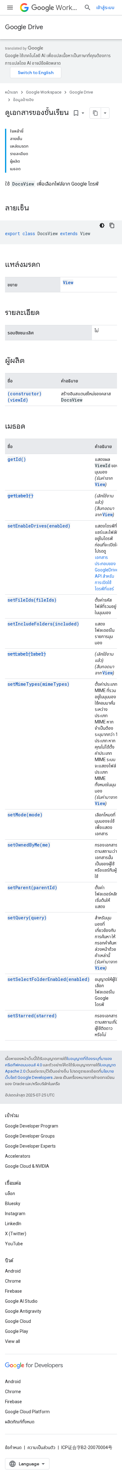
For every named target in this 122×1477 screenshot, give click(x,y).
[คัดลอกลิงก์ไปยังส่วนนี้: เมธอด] (31, 426)
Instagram (15, 1213)
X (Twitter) (15, 1233)
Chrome (13, 1281)
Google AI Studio (21, 1301)
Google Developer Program (31, 1125)
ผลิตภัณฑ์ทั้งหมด (19, 1421)
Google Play (16, 1331)
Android (13, 1271)
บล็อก (10, 1193)
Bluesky (12, 1203)
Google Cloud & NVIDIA (27, 1166)
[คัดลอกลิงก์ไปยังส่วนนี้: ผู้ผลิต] (31, 361)
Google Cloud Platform (27, 1411)
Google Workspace (43, 92)
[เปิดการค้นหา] (87, 7)
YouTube (14, 1243)
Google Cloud (18, 1321)
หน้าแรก (11, 92)
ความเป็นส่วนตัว (41, 1447)
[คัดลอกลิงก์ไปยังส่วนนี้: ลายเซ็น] (35, 208)
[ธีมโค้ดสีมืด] (102, 225)
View (68, 282)
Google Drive (24, 27)
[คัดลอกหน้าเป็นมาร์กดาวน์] (95, 113)
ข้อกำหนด (13, 1447)
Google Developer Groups (30, 1136)
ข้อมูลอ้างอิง (23, 99)
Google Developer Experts (30, 1146)
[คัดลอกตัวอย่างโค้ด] (112, 225)
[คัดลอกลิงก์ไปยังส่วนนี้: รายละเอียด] (46, 313)
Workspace (67, 7)
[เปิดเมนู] (10, 7)
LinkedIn (13, 1223)
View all (12, 1341)
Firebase (13, 1291)
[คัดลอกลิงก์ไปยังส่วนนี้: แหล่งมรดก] (46, 265)
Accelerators (17, 1156)
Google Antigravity (23, 1311)
